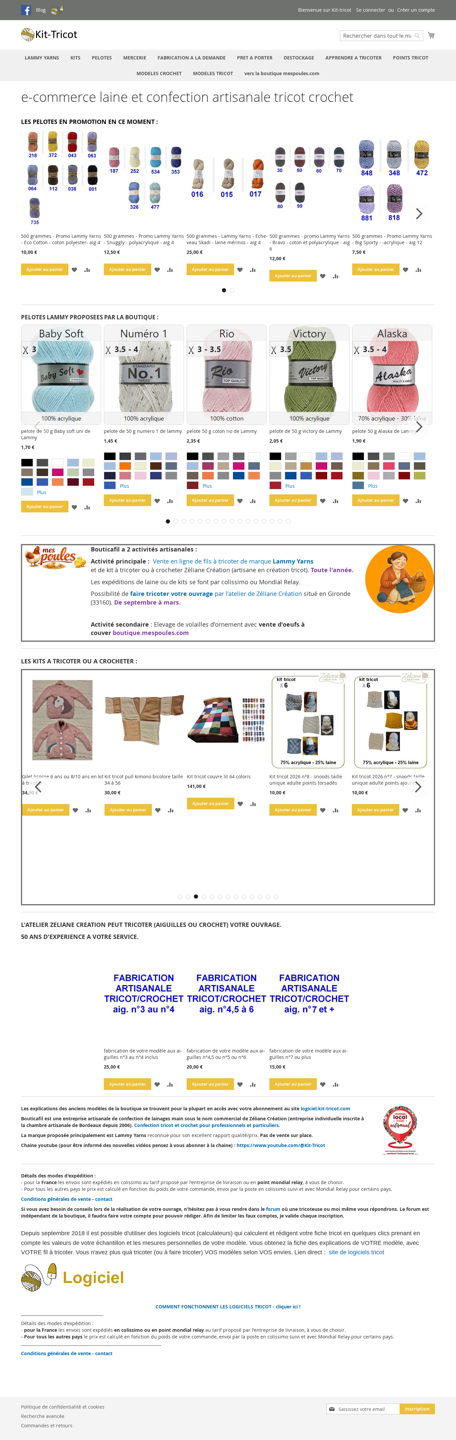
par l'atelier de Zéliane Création (217, 594)
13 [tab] (264, 521)
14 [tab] (272, 521)
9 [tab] (232, 521)
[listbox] (62, 478)
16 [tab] (288, 521)
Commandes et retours (46, 1425)
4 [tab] (192, 521)
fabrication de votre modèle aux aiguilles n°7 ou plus (308, 1054)
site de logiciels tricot (357, 1252)
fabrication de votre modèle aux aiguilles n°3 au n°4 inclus (143, 1054)
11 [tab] (248, 521)
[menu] (228, 65)
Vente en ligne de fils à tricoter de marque (232, 561)
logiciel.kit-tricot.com (325, 1108)
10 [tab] (240, 521)
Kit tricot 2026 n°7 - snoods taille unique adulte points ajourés (388, 779)
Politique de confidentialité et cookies (62, 1407)
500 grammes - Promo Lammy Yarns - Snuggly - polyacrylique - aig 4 (144, 239)
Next (418, 214)
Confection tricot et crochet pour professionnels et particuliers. (207, 1125)
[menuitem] (42, 57)
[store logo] (49, 34)
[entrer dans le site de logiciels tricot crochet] (110, 1290)
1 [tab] (224, 290)
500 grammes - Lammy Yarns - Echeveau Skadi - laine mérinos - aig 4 (227, 239)
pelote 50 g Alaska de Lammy (384, 431)
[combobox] (381, 35)
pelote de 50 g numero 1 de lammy (143, 431)
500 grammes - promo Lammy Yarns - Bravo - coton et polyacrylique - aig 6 (309, 242)
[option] (27, 463)
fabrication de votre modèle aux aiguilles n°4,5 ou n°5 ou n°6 (226, 1054)
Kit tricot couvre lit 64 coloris (219, 776)
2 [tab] (232, 290)
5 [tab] (200, 521)
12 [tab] (256, 521)
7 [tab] (216, 521)
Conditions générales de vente (56, 1199)
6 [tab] (208, 521)
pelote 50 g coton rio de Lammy (222, 431)
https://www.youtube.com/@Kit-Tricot (281, 1145)
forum (273, 1209)
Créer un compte (416, 10)
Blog (41, 10)
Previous (38, 214)
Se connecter (370, 10)
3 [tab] (184, 521)
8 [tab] (224, 521)
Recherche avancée (42, 1416)
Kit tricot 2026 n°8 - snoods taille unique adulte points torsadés (305, 779)
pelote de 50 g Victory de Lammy (305, 431)
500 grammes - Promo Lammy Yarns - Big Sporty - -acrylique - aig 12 (392, 239)
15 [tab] (280, 521)
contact (103, 1199)
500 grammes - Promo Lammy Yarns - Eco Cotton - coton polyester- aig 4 (61, 239)
